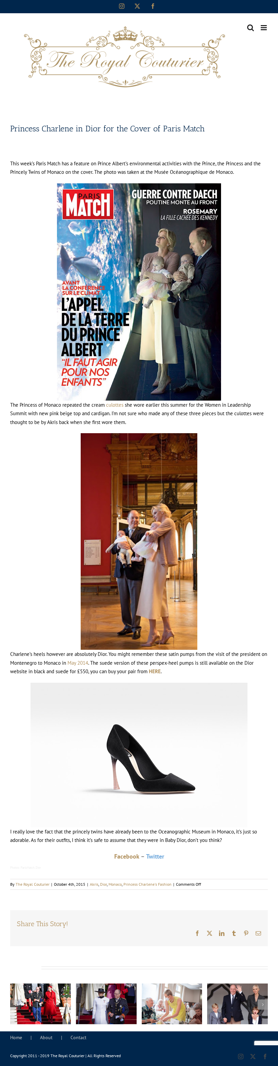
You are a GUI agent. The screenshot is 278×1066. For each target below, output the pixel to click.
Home (16, 1037)
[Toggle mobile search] (250, 27)
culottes (115, 405)
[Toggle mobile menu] (264, 27)
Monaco (115, 884)
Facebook (126, 856)
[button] (15, 1004)
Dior (103, 884)
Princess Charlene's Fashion (147, 884)
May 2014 (77, 663)
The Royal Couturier (32, 884)
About (46, 1037)
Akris (94, 884)
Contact (78, 1037)
